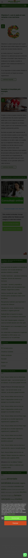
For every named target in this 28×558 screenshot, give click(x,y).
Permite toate (15, 518)
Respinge (15, 523)
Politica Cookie (11, 514)
